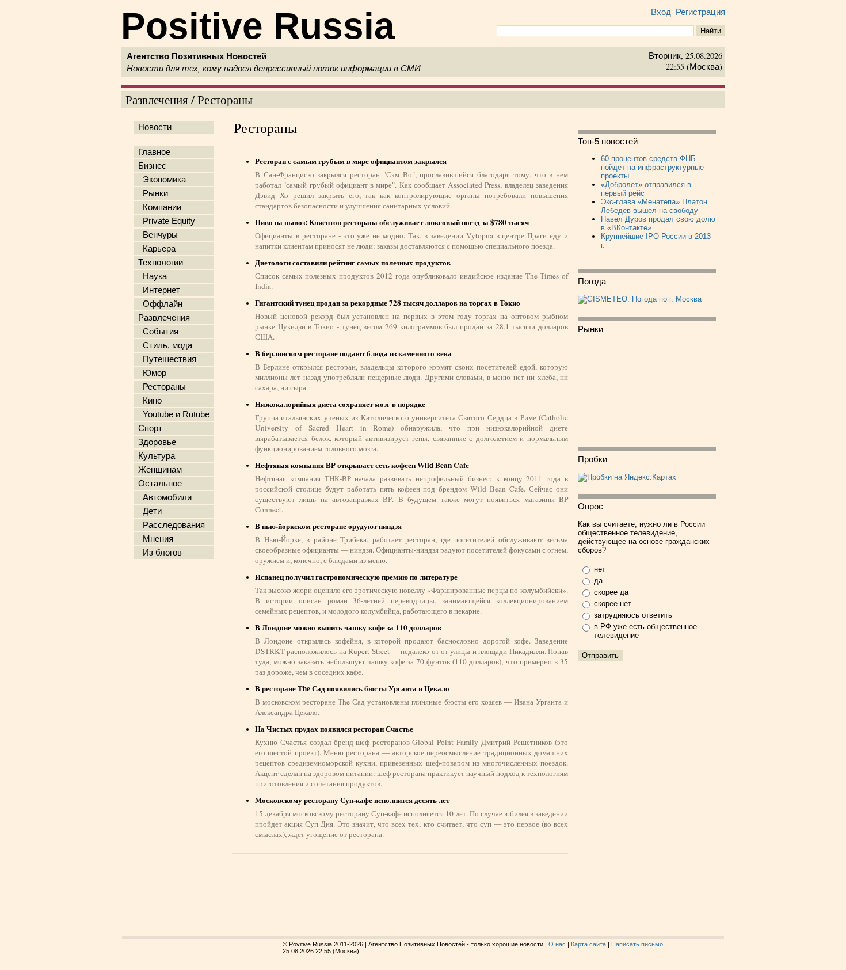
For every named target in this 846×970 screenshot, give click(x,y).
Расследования (171, 525)
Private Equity (166, 221)
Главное (154, 152)
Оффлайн (160, 304)
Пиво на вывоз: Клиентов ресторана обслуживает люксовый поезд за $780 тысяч (392, 222)
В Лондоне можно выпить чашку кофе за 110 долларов (348, 627)
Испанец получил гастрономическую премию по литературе (356, 577)
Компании (159, 207)
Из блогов (160, 552)
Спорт (150, 428)
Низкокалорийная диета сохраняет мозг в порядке (340, 404)
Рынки (153, 193)
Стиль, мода (165, 345)
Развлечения (164, 317)
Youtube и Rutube (173, 414)
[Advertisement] (176, 744)
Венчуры (158, 234)
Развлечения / (161, 99)
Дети (150, 511)
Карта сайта (588, 944)
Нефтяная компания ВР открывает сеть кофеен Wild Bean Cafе (362, 465)
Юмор (152, 373)
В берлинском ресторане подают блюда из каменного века (353, 353)
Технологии (160, 262)
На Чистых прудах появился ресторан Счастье (334, 729)
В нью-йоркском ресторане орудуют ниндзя (328, 526)
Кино (150, 400)
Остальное (160, 483)
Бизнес (152, 165)
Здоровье (157, 442)
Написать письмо (637, 944)
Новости (155, 127)
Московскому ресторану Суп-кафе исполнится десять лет (352, 800)
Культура (156, 456)
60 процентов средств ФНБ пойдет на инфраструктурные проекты (652, 167)
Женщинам (160, 469)
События (158, 331)
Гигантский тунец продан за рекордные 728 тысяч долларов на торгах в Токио (387, 303)
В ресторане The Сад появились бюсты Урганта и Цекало (352, 688)
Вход (661, 12)
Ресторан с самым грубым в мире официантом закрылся (351, 161)
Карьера (157, 248)
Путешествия (167, 359)
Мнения (155, 538)
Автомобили (165, 497)
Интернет (159, 290)
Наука (152, 276)
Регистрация (700, 12)
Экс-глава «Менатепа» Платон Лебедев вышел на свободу (654, 206)
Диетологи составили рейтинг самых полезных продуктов (353, 262)
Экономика (162, 179)
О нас (557, 944)
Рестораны (225, 99)
